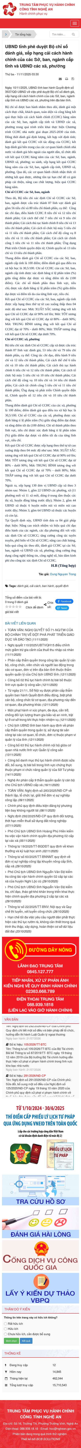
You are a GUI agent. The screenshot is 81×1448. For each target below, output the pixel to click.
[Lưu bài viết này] (73, 79)
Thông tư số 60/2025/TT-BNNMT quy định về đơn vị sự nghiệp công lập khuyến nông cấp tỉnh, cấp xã (39, 861)
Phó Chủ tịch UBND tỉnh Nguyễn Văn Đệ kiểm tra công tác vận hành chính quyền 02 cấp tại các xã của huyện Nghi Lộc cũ (39, 876)
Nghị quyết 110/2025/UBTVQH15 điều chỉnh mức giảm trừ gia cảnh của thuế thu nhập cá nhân (39, 647)
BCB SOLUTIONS (48, 1439)
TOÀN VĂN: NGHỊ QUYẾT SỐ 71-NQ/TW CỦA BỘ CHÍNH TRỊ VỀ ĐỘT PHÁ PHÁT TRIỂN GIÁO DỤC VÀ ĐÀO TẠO (39, 635)
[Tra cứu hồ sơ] (40, 1189)
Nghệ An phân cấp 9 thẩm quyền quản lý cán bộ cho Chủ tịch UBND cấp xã (40, 782)
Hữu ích (13, 1328)
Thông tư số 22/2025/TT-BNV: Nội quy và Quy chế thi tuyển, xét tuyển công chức (38, 909)
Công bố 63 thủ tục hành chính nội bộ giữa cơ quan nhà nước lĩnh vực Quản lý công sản (38, 747)
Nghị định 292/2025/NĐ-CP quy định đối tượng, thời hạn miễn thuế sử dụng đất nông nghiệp (39, 818)
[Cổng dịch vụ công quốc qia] (40, 1255)
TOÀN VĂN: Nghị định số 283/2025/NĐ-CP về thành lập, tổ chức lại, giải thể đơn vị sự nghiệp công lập (38, 795)
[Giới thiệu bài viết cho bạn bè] (61, 79)
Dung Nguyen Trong (63, 574)
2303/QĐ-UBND (34, 1089)
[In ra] (67, 79)
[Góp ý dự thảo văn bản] (40, 1288)
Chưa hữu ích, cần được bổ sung (29, 1334)
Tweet (64, 608)
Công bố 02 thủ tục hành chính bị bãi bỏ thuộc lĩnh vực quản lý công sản (38, 682)
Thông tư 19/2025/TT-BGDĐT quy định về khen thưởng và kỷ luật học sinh (39, 848)
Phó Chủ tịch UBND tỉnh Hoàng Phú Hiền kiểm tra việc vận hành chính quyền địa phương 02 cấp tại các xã (39, 836)
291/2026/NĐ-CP (35, 1054)
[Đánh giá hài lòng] (40, 1222)
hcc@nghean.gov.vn (62, 1428)
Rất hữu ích (15, 1323)
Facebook (66, 601)
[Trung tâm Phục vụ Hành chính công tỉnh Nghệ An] (10, 9)
